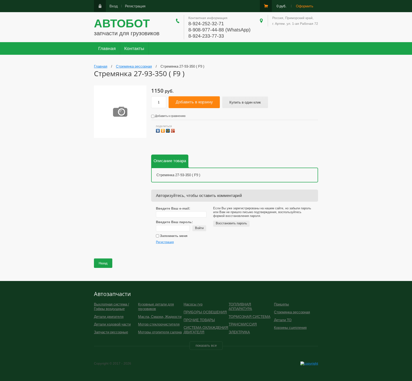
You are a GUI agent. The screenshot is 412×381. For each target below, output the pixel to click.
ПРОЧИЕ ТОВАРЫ (199, 320)
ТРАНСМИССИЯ (243, 324)
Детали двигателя (109, 317)
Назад (103, 263)
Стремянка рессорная (292, 312)
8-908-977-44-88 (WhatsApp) (219, 29)
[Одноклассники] (163, 130)
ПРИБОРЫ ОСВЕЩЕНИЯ (205, 312)
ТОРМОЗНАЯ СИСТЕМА (249, 317)
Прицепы (281, 304)
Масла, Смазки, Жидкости (159, 317)
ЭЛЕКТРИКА (239, 332)
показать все (206, 345)
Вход (113, 6)
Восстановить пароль (231, 223)
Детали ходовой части (112, 324)
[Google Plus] (173, 130)
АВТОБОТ (122, 23)
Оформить (304, 6)
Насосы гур (193, 304)
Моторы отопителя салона (160, 332)
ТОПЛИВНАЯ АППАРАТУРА (240, 306)
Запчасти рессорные (111, 332)
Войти (199, 228)
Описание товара (170, 161)
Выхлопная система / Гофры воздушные (111, 306)
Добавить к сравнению (169, 116)
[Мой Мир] (168, 130)
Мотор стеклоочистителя (159, 324)
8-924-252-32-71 (206, 23)
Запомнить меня (173, 236)
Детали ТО (283, 320)
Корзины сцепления (290, 328)
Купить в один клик (245, 102)
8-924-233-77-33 (206, 36)
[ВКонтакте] (158, 130)
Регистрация (135, 6)
